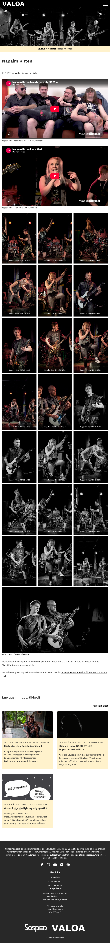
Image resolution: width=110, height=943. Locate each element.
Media (17, 73)
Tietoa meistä (56, 881)
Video (35, 73)
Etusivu (41, 48)
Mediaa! (52, 48)
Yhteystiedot (56, 885)
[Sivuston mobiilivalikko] (105, 4)
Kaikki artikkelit (100, 706)
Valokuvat (27, 73)
